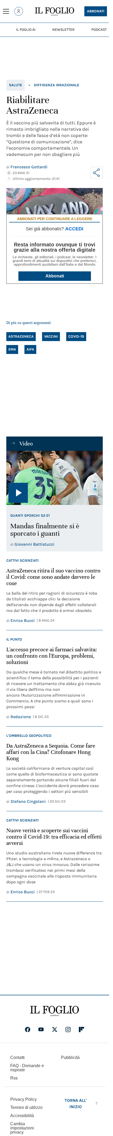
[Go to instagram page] (68, 1029)
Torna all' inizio (76, 1103)
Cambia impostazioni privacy (22, 1128)
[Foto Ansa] (54, 478)
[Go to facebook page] (27, 1029)
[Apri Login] (18, 11)
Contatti (17, 1057)
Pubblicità (70, 1057)
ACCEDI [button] (74, 228)
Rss (14, 1078)
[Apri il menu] (6, 11)
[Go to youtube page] (41, 1029)
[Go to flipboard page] (81, 1029)
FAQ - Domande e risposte (27, 1067)
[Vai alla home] (54, 11)
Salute (15, 85)
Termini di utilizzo (26, 1107)
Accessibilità (22, 1115)
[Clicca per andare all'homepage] (54, 1011)
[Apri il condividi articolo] (97, 173)
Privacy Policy (23, 1099)
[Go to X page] (54, 1029)
